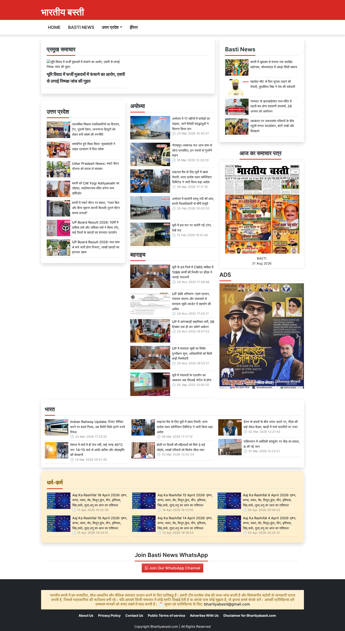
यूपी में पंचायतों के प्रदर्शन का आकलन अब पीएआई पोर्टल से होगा (191, 377)
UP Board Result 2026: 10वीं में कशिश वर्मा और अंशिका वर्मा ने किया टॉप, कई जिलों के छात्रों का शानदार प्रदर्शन (95, 227)
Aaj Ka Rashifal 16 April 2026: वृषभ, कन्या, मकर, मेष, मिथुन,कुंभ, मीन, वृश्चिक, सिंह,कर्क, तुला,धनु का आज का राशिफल (99, 523)
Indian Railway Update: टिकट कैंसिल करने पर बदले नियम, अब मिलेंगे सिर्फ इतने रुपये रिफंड (97, 427)
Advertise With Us (204, 615)
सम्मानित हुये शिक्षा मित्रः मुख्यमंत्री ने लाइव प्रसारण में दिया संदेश (93, 146)
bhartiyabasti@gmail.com (227, 604)
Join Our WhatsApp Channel (174, 568)
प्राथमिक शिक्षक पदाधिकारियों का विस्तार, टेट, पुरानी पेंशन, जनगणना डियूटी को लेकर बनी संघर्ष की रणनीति (96, 129)
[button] (225, 336)
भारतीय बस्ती (62, 12)
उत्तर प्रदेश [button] (110, 27)
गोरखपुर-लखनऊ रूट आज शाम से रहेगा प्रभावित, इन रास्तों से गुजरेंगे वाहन (192, 150)
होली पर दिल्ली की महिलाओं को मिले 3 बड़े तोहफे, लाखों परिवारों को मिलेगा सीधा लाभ (181, 447)
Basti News (81, 27)
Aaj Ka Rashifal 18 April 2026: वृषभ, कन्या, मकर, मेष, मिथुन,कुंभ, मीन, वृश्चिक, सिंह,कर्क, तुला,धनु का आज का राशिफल (99, 500)
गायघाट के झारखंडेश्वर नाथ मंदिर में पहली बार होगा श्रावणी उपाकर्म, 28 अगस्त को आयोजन (271, 106)
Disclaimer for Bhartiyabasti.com (249, 615)
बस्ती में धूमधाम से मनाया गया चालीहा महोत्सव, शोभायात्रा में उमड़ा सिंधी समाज (273, 64)
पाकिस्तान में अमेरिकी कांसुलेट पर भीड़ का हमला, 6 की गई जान (271, 443)
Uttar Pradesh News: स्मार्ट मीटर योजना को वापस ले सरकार (95, 166)
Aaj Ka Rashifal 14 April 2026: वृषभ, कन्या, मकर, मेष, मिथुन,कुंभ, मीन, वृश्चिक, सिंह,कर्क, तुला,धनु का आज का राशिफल (184, 523)
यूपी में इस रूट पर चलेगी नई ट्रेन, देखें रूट (192, 227)
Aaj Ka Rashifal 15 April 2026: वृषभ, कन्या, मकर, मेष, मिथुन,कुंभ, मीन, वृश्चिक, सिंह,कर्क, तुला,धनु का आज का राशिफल (184, 500)
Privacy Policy (109, 615)
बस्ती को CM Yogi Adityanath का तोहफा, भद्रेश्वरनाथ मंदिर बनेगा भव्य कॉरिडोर (95, 188)
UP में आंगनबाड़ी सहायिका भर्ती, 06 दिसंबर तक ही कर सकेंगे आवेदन (193, 324)
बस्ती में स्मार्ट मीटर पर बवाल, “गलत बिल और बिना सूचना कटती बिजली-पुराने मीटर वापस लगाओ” (96, 208)
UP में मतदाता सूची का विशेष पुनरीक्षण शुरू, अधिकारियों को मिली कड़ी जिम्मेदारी (192, 353)
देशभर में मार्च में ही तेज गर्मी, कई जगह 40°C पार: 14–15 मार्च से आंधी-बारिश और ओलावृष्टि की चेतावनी (97, 450)
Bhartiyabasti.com (164, 626)
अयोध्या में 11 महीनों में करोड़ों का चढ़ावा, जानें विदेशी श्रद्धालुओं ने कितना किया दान (191, 123)
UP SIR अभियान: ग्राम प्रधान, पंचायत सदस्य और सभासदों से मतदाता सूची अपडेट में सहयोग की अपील (191, 301)
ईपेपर (134, 27)
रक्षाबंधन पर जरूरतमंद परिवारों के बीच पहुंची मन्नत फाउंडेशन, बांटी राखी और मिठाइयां (272, 126)
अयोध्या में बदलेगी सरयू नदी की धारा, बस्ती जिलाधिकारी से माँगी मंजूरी (193, 201)
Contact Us (134, 615)
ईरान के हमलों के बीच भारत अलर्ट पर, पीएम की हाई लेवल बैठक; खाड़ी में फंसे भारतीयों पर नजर (271, 424)
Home (54, 27)
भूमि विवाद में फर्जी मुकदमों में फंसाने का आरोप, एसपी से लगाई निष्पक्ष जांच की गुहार (86, 77)
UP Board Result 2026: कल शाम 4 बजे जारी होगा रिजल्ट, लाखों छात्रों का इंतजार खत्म (95, 247)
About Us (86, 615)
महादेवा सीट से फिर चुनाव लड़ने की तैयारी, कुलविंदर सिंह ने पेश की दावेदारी (272, 84)
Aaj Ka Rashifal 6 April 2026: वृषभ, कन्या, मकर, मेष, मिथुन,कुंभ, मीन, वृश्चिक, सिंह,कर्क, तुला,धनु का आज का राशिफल (269, 500)
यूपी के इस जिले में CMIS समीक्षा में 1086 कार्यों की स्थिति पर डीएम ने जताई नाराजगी (192, 272)
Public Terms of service (166, 615)
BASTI (261, 258)
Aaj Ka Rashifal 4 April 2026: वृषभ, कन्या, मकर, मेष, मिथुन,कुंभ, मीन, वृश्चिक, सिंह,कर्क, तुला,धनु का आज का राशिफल (269, 523)
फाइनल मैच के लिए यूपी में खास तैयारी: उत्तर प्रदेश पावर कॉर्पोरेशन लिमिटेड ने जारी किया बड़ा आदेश (192, 177)
